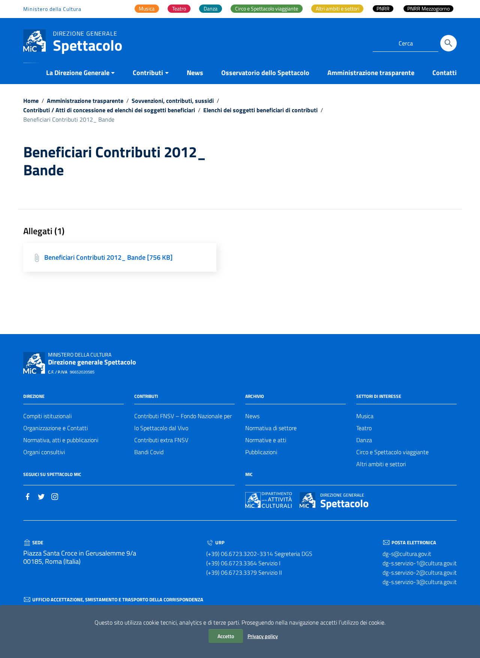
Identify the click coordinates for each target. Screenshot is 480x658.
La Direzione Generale (78, 73)
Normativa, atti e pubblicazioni (60, 439)
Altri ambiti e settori (381, 463)
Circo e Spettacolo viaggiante (392, 451)
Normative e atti (265, 439)
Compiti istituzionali (47, 415)
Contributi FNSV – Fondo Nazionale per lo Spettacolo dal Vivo (183, 421)
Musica (365, 415)
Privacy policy (263, 636)
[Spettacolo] (34, 40)
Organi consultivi (44, 451)
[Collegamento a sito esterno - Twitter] (41, 495)
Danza (364, 439)
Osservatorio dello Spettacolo (265, 73)
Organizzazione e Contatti (55, 427)
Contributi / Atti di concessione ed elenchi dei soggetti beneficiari (109, 109)
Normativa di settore (271, 427)
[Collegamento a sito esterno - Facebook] (27, 495)
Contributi (148, 73)
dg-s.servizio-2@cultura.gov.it (419, 572)
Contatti (444, 73)
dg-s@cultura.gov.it (406, 553)
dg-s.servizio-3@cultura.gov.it (419, 581)
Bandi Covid (149, 451)
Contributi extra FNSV (161, 439)
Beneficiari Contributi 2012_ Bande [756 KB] (108, 257)
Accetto (226, 636)
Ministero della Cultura (52, 9)
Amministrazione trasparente (370, 73)
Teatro (364, 427)
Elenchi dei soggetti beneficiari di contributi (260, 109)
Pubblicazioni (261, 451)
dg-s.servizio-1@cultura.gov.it (419, 563)
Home (31, 100)
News (195, 73)
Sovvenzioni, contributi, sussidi (173, 100)
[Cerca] (448, 43)
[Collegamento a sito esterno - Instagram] (54, 495)
